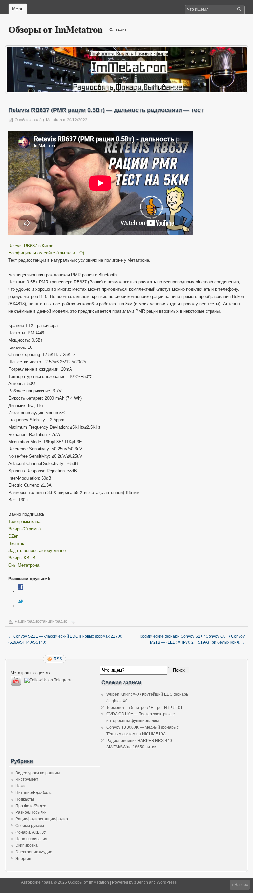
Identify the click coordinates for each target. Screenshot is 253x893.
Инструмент (26, 779)
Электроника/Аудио (33, 852)
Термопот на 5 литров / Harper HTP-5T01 (144, 707)
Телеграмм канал (25, 521)
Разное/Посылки (31, 812)
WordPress (167, 882)
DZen (13, 536)
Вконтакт (17, 543)
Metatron (54, 120)
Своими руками (29, 825)
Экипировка (26, 845)
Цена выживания (31, 839)
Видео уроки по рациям (37, 773)
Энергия (23, 858)
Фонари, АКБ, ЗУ (30, 832)
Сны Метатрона (23, 565)
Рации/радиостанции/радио (41, 621)
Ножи (20, 786)
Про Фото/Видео (30, 806)
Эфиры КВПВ (21, 557)
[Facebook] (20, 591)
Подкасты (24, 799)
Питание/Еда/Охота (34, 792)
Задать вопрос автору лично (37, 550)
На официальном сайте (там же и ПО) (46, 252)
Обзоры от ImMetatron (55, 29)
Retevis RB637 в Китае (30, 245)
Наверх (241, 884)
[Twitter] (20, 605)
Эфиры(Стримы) (24, 528)
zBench (141, 882)
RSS (58, 659)
